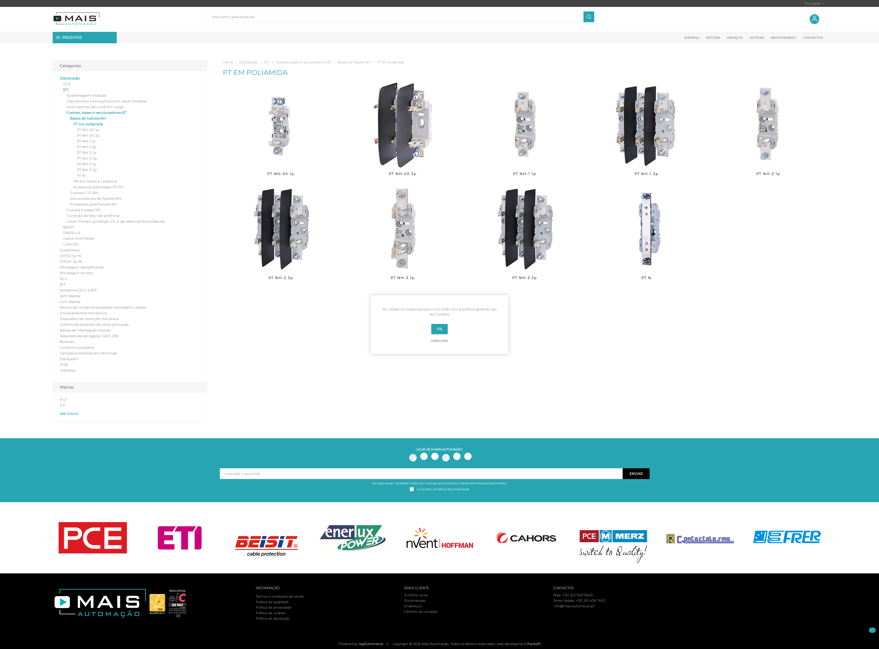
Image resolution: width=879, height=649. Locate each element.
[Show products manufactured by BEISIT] (266, 537)
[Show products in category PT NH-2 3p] (281, 228)
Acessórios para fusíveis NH (93, 204)
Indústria (67, 370)
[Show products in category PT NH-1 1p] (525, 124)
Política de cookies (270, 613)
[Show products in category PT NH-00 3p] (403, 124)
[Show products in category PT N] (646, 228)
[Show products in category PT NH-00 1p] (281, 124)
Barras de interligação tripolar (85, 330)
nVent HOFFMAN (78, 238)
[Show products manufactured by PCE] (92, 537)
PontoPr (534, 644)
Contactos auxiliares (77, 347)
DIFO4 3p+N (71, 261)
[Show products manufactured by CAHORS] (526, 537)
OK (439, 329)
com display (70, 301)
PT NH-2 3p (281, 278)
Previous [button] (50, 537)
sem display (70, 296)
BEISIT (69, 227)
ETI (66, 90)
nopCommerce (371, 644)
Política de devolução (273, 618)
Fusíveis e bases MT (84, 210)
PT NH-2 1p (768, 174)
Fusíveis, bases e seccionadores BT (97, 112)
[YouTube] (446, 457)
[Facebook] (424, 456)
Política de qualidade (272, 602)
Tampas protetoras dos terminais (88, 353)
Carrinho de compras (420, 612)
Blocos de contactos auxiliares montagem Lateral (103, 307)
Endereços (412, 606)
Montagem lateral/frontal (82, 267)
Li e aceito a (442, 489)
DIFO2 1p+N (70, 256)
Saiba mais (439, 340)
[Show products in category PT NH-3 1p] (403, 228)
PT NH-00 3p (403, 174)
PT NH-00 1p (280, 174)
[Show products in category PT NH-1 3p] (646, 124)
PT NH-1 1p (524, 174)
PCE (67, 84)
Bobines (67, 342)
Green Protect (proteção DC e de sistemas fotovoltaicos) (116, 221)
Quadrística (69, 250)
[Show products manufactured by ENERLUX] (353, 537)
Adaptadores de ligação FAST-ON (89, 336)
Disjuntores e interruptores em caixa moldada (106, 101)
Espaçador (69, 359)
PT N (646, 278)
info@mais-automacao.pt (574, 606)
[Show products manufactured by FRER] (787, 537)
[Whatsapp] (468, 456)
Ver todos (69, 414)
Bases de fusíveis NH (88, 118)
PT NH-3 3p (524, 278)
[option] (92, 537)
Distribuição (70, 78)
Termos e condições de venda (280, 596)
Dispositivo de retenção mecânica (89, 319)
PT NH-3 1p (403, 278)
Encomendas (415, 601)
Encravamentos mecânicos (83, 313)
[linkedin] (457, 456)
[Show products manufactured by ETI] (179, 537)
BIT (63, 284)
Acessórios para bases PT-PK (98, 187)
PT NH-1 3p (647, 174)
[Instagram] (435, 456)
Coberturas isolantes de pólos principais (94, 324)
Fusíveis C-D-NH (84, 193)
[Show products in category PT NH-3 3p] (525, 228)
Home (228, 62)
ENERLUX (72, 233)
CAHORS (71, 244)
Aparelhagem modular (87, 95)
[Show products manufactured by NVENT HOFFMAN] (440, 537)
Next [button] (828, 537)
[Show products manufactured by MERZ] (613, 537)
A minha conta (416, 595)
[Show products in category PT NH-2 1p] (768, 124)
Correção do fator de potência (93, 216)
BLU (64, 279)
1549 (64, 364)
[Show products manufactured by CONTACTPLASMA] (700, 537)
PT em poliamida (88, 124)
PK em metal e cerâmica (95, 181)
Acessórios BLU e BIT (78, 290)
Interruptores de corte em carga (95, 107)
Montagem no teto (76, 273)
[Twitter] (413, 457)
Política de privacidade (273, 607)
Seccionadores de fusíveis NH (95, 198)
